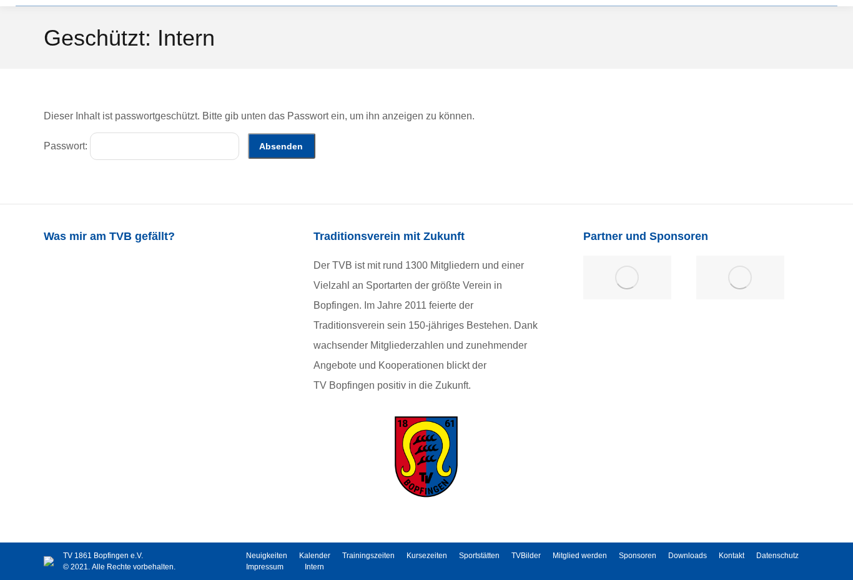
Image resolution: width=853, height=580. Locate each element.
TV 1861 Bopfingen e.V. (103, 555)
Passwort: (67, 146)
